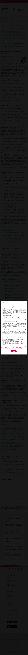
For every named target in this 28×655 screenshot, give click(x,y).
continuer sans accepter (7, 348)
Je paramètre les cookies (20, 348)
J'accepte (14, 351)
